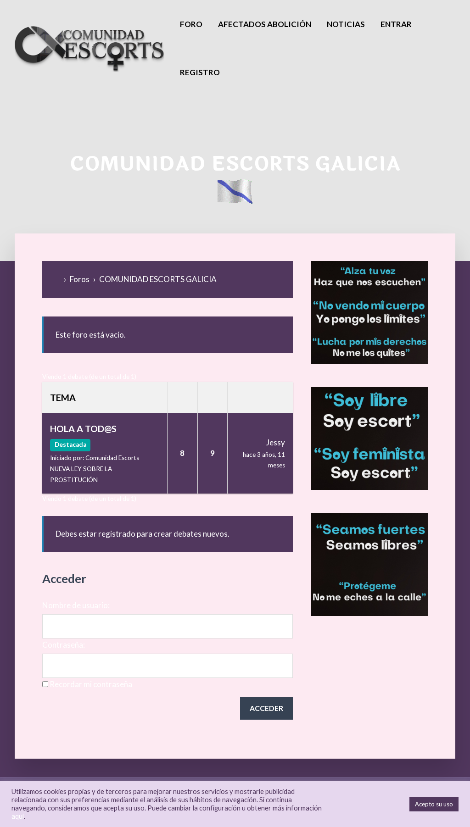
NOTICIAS (346, 24)
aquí (17, 816)
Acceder (266, 708)
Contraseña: (63, 644)
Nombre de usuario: (76, 605)
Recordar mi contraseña (91, 684)
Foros (80, 279)
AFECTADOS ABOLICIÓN (264, 24)
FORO (191, 24)
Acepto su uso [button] (434, 804)
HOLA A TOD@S (83, 428)
